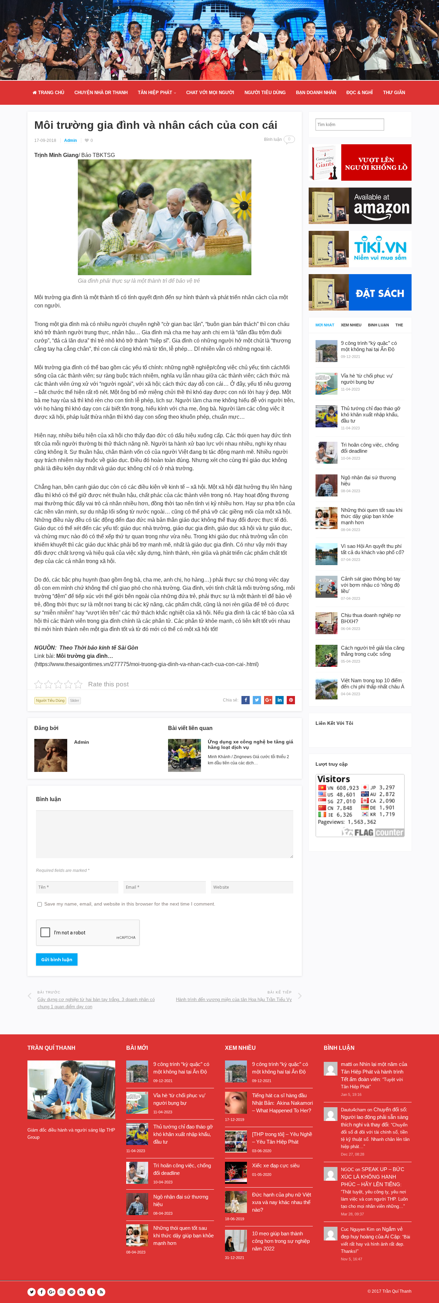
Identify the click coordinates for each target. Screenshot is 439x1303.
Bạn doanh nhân (316, 92)
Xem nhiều (351, 325)
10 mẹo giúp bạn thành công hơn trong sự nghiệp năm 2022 (281, 1241)
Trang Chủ (50, 92)
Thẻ (399, 325)
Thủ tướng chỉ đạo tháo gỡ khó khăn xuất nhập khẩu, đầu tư (183, 1134)
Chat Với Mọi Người (210, 92)
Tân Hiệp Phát (155, 92)
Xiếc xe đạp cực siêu (275, 1165)
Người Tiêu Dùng (265, 92)
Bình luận (378, 325)
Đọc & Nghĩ (359, 92)
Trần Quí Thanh (397, 1291)
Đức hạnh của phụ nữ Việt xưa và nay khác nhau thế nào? (281, 1202)
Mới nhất (325, 325)
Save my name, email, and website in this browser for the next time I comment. (129, 904)
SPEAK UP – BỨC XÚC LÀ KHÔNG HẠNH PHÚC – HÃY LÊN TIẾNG (372, 1176)
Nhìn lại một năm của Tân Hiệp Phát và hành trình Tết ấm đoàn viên (374, 1071)
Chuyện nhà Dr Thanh (101, 92)
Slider (74, 700)
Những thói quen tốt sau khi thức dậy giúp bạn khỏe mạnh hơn (183, 1235)
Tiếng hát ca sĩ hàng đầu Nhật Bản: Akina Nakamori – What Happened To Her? (282, 1102)
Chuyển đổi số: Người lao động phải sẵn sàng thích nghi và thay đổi (374, 1117)
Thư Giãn (394, 92)
